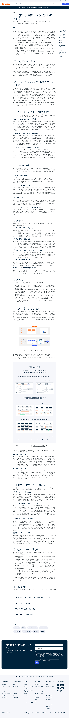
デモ (36, 699)
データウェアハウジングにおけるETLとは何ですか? (62, 31)
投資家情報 (48, 708)
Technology (35, 631)
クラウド (24, 627)
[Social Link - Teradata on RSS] (61, 691)
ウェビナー (37, 697)
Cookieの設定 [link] (43, 712)
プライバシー (30, 712)
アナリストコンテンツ (6, 693)
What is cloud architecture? (41, 676)
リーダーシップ (49, 688)
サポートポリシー (27, 713)
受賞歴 (3, 691)
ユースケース (26, 698)
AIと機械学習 (37, 684)
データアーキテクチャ (39, 688)
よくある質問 (61, 56)
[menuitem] (53, 4)
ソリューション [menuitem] (32, 3)
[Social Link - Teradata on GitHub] (61, 685)
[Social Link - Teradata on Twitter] (58, 688)
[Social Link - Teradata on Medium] (63, 685)
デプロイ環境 (4, 697)
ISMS (58, 712)
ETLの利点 (60, 40)
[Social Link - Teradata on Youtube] (61, 688)
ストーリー (48, 691)
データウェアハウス (27, 631)
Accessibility (63, 712)
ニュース (48, 706)
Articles (42, 631)
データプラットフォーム (40, 691)
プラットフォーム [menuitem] (23, 3)
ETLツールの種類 (62, 37)
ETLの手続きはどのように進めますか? (62, 35)
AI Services (15, 697)
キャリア (48, 699)
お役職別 (4, 684)
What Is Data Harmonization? (30, 676)
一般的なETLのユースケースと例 (62, 49)
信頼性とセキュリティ (6, 686)
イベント (48, 701)
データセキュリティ (39, 693)
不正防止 (26, 693)
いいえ (42, 652)
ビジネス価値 (4, 695)
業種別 (25, 684)
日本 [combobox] (65, 0)
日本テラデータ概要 (50, 686)
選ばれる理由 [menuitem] (14, 3)
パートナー (26, 700)
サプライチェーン (27, 695)
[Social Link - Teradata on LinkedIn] (58, 685)
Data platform (17, 631)
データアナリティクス (32, 627)
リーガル (49, 712)
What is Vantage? (50, 676)
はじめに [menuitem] (58, 3)
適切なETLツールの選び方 (62, 53)
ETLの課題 (60, 42)
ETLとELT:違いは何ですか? (62, 46)
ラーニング (37, 695)
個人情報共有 (37, 712)
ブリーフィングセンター (51, 704)
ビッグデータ (16, 627)
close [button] (67, 7)
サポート (61, 0)
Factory (14, 688)
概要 (14, 684)
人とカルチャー (49, 695)
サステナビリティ (49, 693)
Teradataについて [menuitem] (46, 3)
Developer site (38, 701)
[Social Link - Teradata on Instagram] (58, 691)
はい (38, 652)
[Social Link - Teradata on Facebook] (63, 688)
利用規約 (54, 712)
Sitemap (25, 712)
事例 (3, 688)
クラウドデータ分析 (39, 686)
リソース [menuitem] (38, 3)
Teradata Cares (49, 697)
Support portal (38, 704)
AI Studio (15, 693)
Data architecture (43, 627)
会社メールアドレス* (40, 645)
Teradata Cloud (16, 686)
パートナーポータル (28, 702)
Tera (14, 695)
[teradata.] (6, 4)
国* (36, 646)
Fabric (14, 691)
